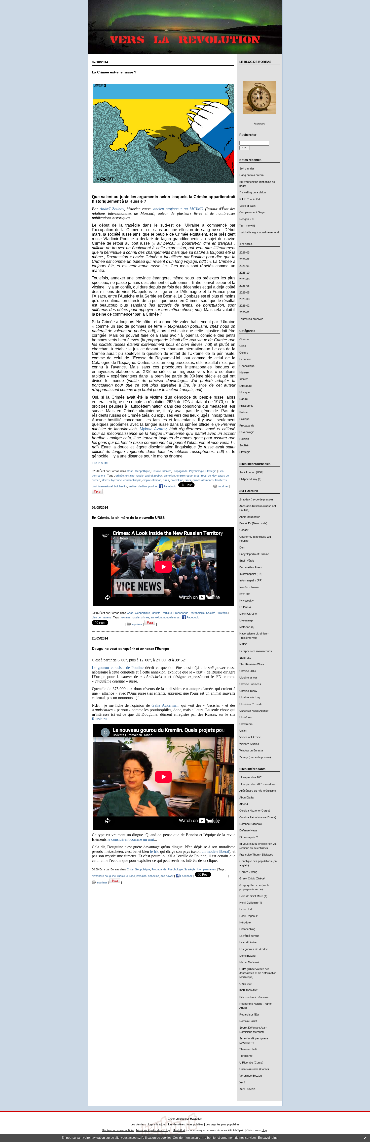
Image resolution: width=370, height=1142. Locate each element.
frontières (221, 480)
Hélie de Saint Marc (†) (253, 896)
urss (197, 475)
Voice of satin (247, 205)
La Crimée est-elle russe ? (114, 72)
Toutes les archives (251, 318)
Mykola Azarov (153, 429)
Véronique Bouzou (250, 1075)
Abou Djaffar (246, 797)
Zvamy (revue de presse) (255, 757)
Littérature (245, 385)
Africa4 (243, 804)
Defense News (248, 830)
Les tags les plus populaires (223, 1124)
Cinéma (244, 339)
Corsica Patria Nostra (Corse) (257, 817)
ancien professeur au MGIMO (178, 209)
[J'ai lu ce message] (365, 1138)
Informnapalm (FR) (251, 580)
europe (130, 875)
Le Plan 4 (245, 607)
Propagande (246, 425)
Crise (242, 345)
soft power (167, 875)
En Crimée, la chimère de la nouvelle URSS (128, 518)
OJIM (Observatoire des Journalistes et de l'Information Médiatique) (257, 973)
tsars (188, 480)
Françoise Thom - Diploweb (256, 854)
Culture (243, 352)
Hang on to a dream (251, 175)
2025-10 (244, 272)
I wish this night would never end (259, 232)
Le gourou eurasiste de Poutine (118, 667)
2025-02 (244, 305)
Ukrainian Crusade (250, 704)
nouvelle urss (171, 617)
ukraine (129, 475)
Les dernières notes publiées (185, 1124)
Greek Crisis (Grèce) (252, 878)
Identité (243, 378)
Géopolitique (246, 365)
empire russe (184, 475)
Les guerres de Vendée (253, 949)
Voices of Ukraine (250, 737)
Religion (244, 438)
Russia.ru (99, 719)
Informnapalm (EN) (251, 573)
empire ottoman (151, 480)
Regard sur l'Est (249, 1014)
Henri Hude (246, 909)
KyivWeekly (246, 600)
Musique (244, 392)
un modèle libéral (215, 851)
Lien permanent (101, 617)
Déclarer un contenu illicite (118, 1130)
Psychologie (246, 432)
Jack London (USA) (251, 472)
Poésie (243, 412)
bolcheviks (120, 486)
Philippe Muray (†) (250, 479)
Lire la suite (100, 462)
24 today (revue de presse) (256, 499)
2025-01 (244, 312)
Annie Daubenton (249, 516)
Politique (244, 418)
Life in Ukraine (248, 613)
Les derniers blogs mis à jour (148, 1124)
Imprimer (223, 486)
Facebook (169, 486)
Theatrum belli (247, 1049)
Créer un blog (176, 1118)
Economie (245, 359)
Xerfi (242, 1082)
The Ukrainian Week (251, 664)
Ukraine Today (248, 690)
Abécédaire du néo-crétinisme (257, 790)
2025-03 (244, 299)
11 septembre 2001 (251, 777)
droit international (102, 486)
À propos (259, 123)
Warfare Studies (249, 743)
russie (139, 475)
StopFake (245, 657)
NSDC (243, 644)
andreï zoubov (153, 475)
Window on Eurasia (251, 750)
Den (241, 547)
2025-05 (244, 292)
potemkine (177, 480)
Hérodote (245, 922)
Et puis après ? (248, 837)
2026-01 (244, 265)
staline (132, 486)
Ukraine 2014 (247, 670)
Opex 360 (245, 983)
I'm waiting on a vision (252, 192)
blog (264, 1130)
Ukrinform (245, 717)
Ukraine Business (250, 684)
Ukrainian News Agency (254, 710)
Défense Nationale (250, 823)
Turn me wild (247, 225)
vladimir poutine (147, 486)
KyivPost (244, 593)
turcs (166, 480)
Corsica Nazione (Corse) (254, 810)
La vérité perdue (249, 935)
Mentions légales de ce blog (153, 1130)
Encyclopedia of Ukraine (254, 554)
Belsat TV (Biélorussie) (253, 523)
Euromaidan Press (250, 567)
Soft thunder (246, 168)
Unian (242, 730)
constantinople (132, 480)
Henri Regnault (248, 915)
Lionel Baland (247, 955)
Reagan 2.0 (246, 219)
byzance (116, 480)
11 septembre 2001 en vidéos (257, 784)
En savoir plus (267, 1137)
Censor (243, 529)
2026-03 (244, 252)
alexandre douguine (104, 875)
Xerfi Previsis (247, 1088)
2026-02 (244, 259)
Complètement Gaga (252, 212)
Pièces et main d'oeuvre (254, 997)
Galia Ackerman (165, 705)
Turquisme (245, 1055)
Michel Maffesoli (249, 962)
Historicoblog (247, 928)
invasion (141, 875)
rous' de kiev (208, 475)
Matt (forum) (246, 626)
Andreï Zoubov (112, 209)
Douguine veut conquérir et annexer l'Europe (130, 649)
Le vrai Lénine (247, 942)
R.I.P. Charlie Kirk (250, 199)
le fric (154, 851)
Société (243, 445)
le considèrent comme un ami (130, 839)
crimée (120, 475)
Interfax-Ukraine (249, 587)
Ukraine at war (248, 677)
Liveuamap (246, 620)
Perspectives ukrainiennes (255, 651)
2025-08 (244, 285)
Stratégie (244, 451)
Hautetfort (196, 1118)
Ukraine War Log (249, 697)
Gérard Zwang (248, 871)
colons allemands (203, 480)
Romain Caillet (248, 1021)
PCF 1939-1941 (249, 990)
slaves (106, 480)
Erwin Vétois (246, 560)
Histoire (244, 372)
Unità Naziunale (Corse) (254, 1069)
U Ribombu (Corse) (251, 1062)
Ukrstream (245, 724)
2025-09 (244, 279)
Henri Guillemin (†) (250, 902)
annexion (169, 475)
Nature (243, 398)
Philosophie (246, 405)
